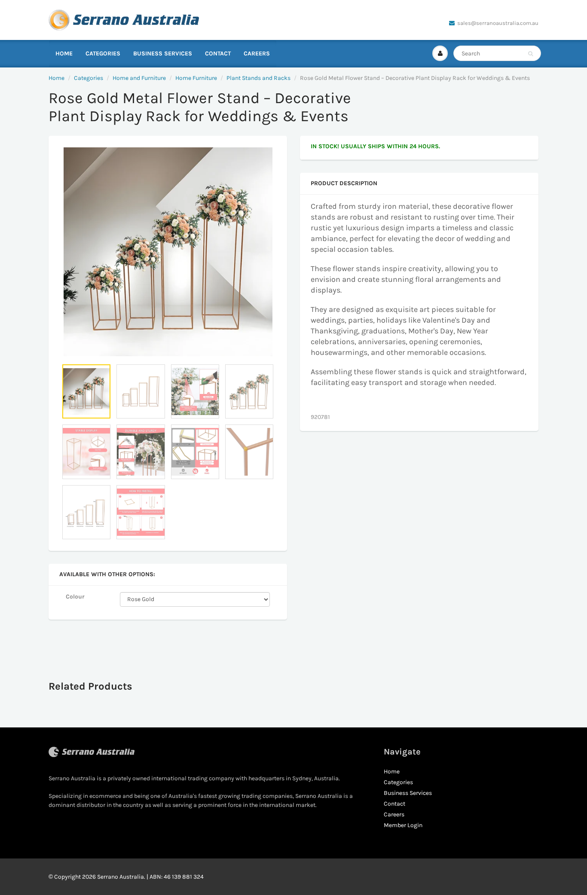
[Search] (530, 54)
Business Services (162, 53)
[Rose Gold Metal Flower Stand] (167, 251)
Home (64, 53)
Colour (75, 596)
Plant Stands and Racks (258, 78)
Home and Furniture (139, 78)
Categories (103, 53)
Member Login (403, 825)
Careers (257, 53)
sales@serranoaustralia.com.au (497, 23)
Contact (218, 53)
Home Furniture (196, 78)
